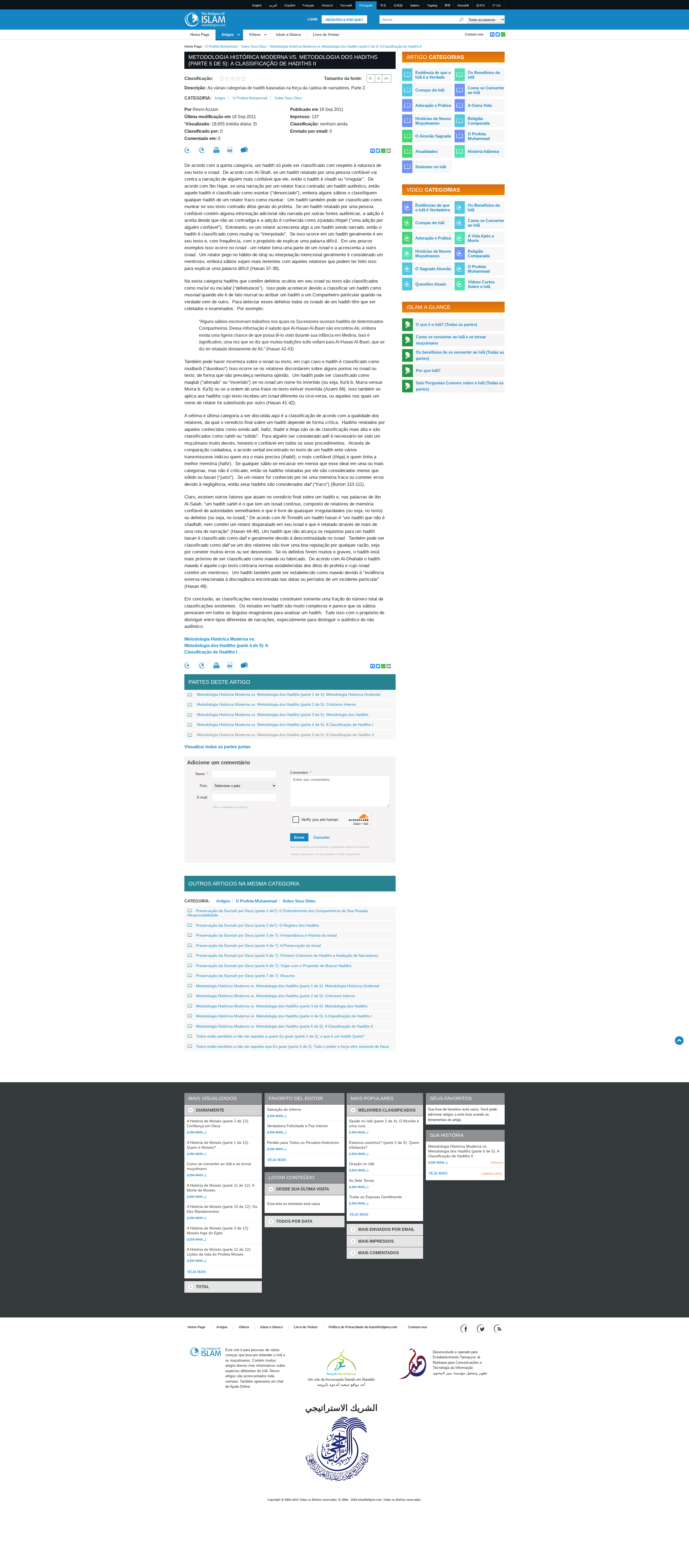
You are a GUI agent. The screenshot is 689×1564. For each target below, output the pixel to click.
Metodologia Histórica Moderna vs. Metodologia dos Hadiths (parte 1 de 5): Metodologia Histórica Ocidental (288, 694)
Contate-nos (474, 34)
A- (371, 78)
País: (204, 786)
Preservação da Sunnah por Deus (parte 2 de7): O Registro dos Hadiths (257, 925)
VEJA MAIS (196, 1272)
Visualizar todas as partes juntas (217, 746)
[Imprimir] (216, 150)
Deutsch (327, 5)
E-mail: (202, 797)
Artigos (228, 35)
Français (308, 5)
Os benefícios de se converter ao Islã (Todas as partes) (460, 355)
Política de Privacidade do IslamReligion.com (363, 1327)
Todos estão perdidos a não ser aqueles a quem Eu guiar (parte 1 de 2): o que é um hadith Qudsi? (280, 1036)
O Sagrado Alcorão (433, 268)
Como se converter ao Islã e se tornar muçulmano (451, 340)
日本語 (398, 5)
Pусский (346, 5)
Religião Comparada (479, 120)
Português (366, 5)
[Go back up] (679, 1040)
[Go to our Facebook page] (464, 1328)
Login (313, 19)
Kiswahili (463, 5)
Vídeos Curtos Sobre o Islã (481, 284)
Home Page (199, 35)
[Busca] (461, 19)
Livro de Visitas (326, 35)
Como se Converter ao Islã (486, 90)
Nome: (201, 774)
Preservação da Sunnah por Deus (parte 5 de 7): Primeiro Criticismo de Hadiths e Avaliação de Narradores (287, 955)
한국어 (480, 5)
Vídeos (255, 35)
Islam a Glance (288, 35)
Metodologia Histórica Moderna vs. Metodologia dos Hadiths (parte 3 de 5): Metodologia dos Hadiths (282, 714)
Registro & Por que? (344, 20)
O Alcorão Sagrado (433, 136)
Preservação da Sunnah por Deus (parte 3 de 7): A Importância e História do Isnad (266, 935)
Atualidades (426, 151)
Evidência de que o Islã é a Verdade (433, 74)
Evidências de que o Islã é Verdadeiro (432, 207)
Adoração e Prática (433, 105)
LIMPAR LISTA (492, 1173)
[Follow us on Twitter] (481, 1328)
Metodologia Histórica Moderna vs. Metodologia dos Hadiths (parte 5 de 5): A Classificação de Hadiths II (285, 735)
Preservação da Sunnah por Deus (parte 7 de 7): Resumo (245, 975)
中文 (383, 5)
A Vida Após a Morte (481, 238)
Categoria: (198, 98)
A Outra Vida (480, 105)
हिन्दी (447, 5)
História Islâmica (483, 151)
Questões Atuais (430, 284)
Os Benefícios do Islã (484, 74)
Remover (497, 1162)
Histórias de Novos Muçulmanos (433, 120)
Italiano (414, 5)
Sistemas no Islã (430, 166)
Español (289, 5)
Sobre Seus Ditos (253, 46)
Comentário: (300, 773)
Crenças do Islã (429, 90)
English (257, 5)
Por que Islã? (428, 370)
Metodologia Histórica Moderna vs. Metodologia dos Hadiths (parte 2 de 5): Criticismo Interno (276, 704)
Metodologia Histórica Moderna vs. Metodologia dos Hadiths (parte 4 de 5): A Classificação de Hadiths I (226, 645)
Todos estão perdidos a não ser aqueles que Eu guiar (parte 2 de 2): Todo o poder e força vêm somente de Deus (292, 1046)
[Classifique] (187, 150)
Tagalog (432, 5)
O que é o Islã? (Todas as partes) (446, 324)
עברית (497, 5)
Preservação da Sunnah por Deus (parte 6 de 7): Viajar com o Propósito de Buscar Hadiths (273, 966)
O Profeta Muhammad (221, 46)
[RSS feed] (497, 1328)
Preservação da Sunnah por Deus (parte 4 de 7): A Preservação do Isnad (258, 945)
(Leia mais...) (196, 1132)
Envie (299, 837)
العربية (273, 5)
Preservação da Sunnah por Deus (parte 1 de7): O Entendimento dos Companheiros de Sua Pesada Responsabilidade (278, 913)
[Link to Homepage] (204, 19)
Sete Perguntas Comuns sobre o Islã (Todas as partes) (460, 386)
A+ (386, 78)
